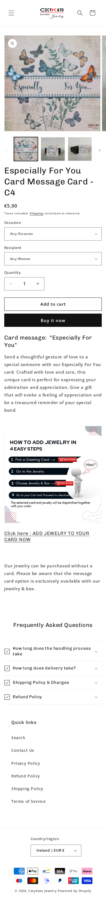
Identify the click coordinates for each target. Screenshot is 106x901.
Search (18, 737)
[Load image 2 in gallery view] (53, 149)
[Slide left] (6, 150)
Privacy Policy (25, 763)
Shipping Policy (27, 788)
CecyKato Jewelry (43, 891)
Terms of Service (28, 801)
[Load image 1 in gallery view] (26, 149)
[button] (11, 13)
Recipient (12, 247)
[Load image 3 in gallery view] (80, 149)
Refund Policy (25, 776)
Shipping (36, 213)
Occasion (12, 222)
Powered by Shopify (74, 891)
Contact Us (22, 750)
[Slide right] (100, 150)
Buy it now (53, 320)
